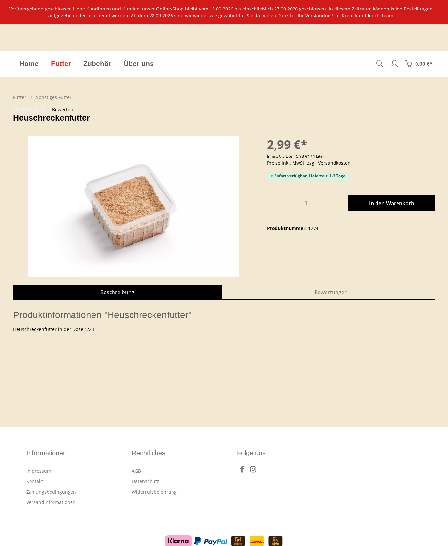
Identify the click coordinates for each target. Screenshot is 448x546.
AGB (136, 471)
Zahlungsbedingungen (51, 492)
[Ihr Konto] (394, 63)
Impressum (38, 471)
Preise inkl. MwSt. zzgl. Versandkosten (309, 163)
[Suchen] (379, 63)
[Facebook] (242, 471)
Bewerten (62, 109)
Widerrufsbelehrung (154, 492)
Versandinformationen (51, 502)
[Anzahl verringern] (274, 203)
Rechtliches (148, 452)
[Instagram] (253, 471)
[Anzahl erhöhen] (338, 203)
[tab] (117, 292)
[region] (224, 12)
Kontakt (34, 481)
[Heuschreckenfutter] (133, 206)
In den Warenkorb (391, 203)
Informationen (46, 452)
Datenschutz (145, 481)
